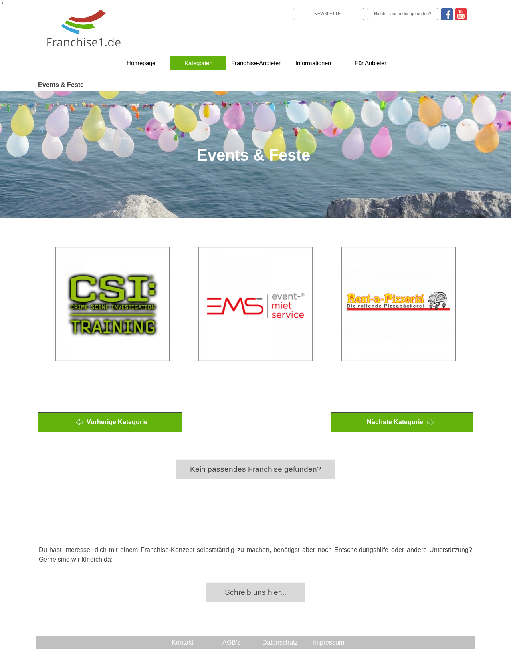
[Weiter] (470, 304)
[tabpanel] (256, 225)
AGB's (231, 642)
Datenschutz (280, 642)
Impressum (328, 642)
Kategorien (198, 63)
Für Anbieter (370, 63)
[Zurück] (41, 304)
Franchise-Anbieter (256, 63)
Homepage (141, 63)
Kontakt (182, 642)
